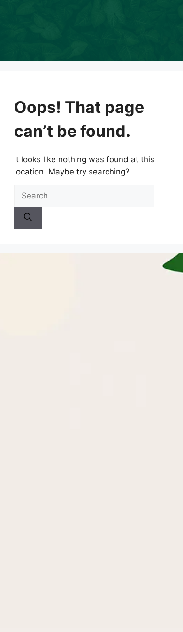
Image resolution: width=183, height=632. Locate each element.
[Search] (28, 218)
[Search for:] (84, 195)
